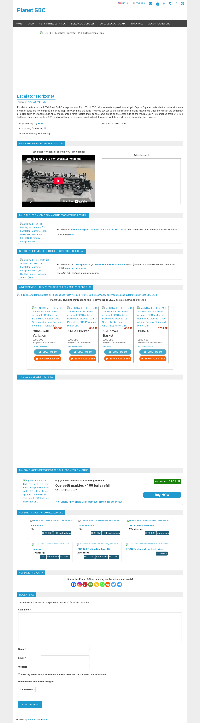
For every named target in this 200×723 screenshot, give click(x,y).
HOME (19, 23)
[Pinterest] (85, 584)
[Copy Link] (96, 584)
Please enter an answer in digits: (36, 681)
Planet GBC (31, 10)
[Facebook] (73, 584)
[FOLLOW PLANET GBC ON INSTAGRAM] (170, 3)
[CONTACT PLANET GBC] (150, 3)
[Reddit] (107, 584)
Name (22, 649)
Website (22, 666)
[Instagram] (79, 584)
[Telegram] (119, 584)
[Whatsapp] (102, 584)
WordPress (32, 719)
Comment (24, 609)
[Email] (90, 584)
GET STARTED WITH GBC (52, 23)
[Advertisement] (141, 183)
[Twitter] (113, 584)
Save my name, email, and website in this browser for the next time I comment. (64, 674)
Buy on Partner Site (49, 358)
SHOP (31, 23)
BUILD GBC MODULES (83, 23)
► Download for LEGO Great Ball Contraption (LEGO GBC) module (117, 229)
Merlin (45, 719)
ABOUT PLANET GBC (159, 23)
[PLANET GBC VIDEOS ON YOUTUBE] (157, 3)
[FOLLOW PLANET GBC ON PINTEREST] (182, 3)
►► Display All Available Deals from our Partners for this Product (89, 501)
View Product (49, 352)
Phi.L (41, 123)
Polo (44, 102)
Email (22, 658)
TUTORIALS (137, 23)
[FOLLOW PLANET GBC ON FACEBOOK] (164, 3)
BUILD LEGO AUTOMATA (112, 23)
